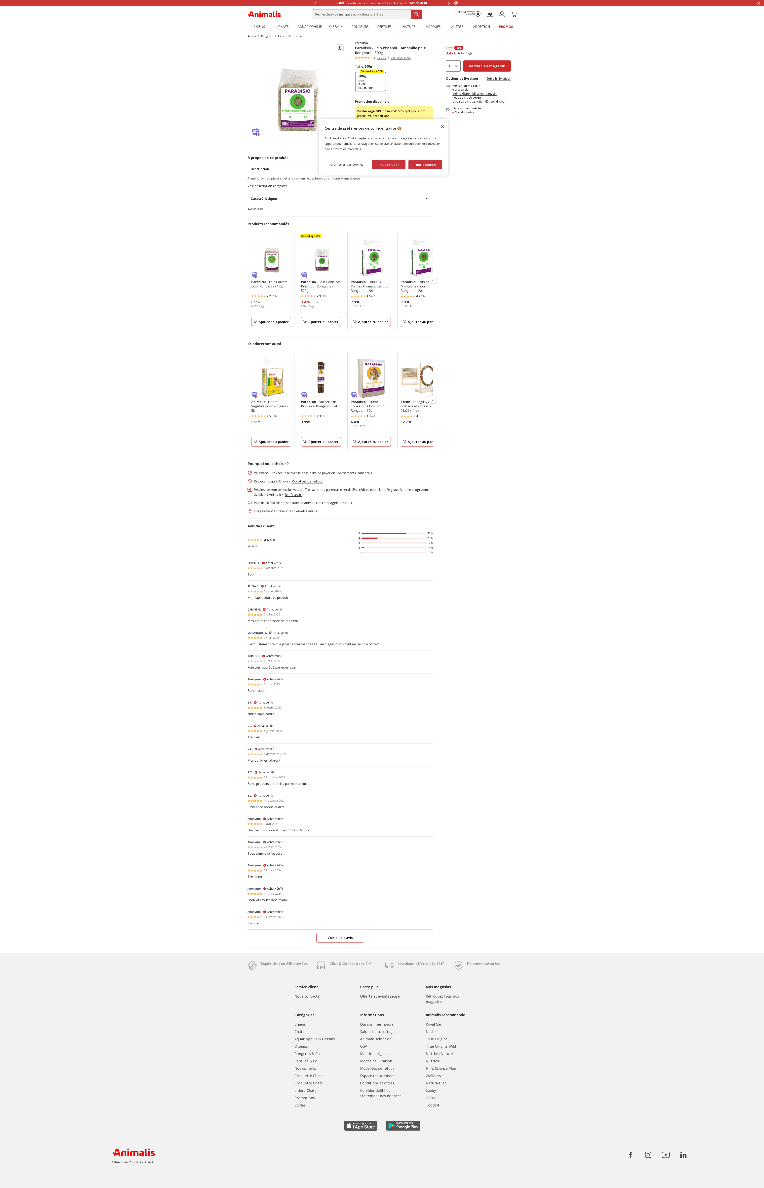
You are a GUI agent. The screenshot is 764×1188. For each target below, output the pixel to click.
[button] (490, 14)
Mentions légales (374, 1053)
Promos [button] (506, 26)
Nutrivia (433, 1061)
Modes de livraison (376, 1061)
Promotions (304, 1097)
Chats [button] (283, 26)
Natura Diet (436, 1083)
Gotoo (431, 1097)
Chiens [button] (259, 26)
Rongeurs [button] (360, 26)
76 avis (381, 57)
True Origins (436, 1039)
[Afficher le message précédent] (315, 3)
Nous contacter (307, 996)
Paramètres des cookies (346, 164)
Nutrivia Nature (439, 1053)
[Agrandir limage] (340, 48)
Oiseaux (301, 1046)
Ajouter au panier (274, 322)
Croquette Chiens (309, 1075)
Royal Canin (435, 1024)
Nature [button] (408, 26)
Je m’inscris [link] (293, 494)
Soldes (300, 1105)
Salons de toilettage (377, 1031)
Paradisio (361, 43)
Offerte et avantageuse (380, 996)
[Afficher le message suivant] (448, 3)
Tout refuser (388, 165)
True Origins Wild (441, 1046)
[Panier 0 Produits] (514, 14)
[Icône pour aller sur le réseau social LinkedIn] (683, 1155)
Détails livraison (499, 78)
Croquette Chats (308, 1083)
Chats (299, 1031)
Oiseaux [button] (335, 26)
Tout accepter (425, 165)
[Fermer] (442, 126)
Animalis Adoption (376, 1039)
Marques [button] (433, 26)
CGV (363, 1046)
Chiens (300, 1024)
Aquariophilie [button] (310, 26)
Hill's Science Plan (441, 1068)
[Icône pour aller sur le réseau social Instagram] (648, 1155)
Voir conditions (378, 116)
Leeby (431, 1090)
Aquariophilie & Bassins (314, 1039)
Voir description (401, 57)
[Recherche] (416, 14)
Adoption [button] (481, 26)
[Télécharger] (11, 1181)
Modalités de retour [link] (307, 481)
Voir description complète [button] (268, 186)
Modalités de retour (377, 1068)
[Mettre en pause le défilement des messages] (456, 3)
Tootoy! (432, 1105)
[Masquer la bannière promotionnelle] (758, 3)
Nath (430, 1031)
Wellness (433, 1075)
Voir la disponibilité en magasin (474, 93)
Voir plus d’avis (340, 938)
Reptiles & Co (305, 1061)
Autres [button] (457, 26)
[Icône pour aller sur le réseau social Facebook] (631, 1155)
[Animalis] (264, 14)
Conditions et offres (377, 1083)
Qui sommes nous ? (377, 1024)
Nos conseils (305, 1068)
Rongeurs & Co (307, 1053)
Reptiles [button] (384, 26)
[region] (383, 147)
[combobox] (367, 14)
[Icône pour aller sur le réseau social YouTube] (666, 1155)
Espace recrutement (377, 1075)
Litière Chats (305, 1090)
